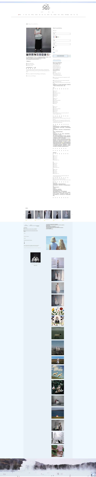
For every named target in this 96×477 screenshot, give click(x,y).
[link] (56, 59)
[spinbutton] (55, 51)
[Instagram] (24, 243)
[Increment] (56, 51)
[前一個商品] (24, 214)
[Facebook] (24, 242)
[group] (48, 215)
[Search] (77, 15)
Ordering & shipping (26, 236)
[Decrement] (53, 51)
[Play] (52, 12)
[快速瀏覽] (30, 214)
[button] (42, 12)
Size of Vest (54, 32)
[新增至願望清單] (69, 56)
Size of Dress (54, 42)
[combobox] (62, 34)
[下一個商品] (71, 214)
